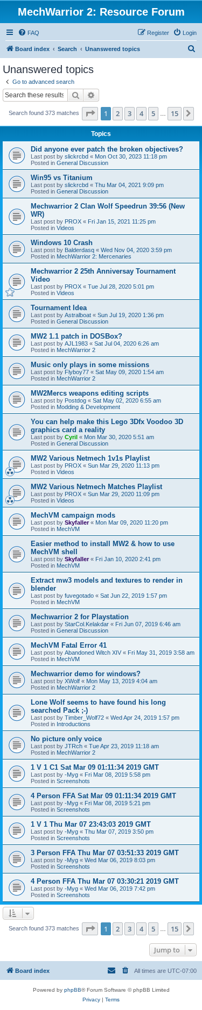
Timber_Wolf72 (84, 717)
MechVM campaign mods (73, 515)
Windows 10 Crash (62, 243)
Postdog (75, 400)
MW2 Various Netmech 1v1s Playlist (90, 458)
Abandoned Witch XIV (93, 652)
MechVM (68, 529)
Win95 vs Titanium (62, 178)
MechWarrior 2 (76, 350)
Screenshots (73, 781)
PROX (73, 221)
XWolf (72, 681)
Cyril (71, 437)
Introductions (73, 724)
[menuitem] (28, 32)
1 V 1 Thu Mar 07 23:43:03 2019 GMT (91, 824)
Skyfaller (77, 522)
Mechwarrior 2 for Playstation (80, 617)
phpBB (72, 990)
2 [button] (118, 113)
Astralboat (78, 315)
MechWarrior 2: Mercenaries (94, 256)
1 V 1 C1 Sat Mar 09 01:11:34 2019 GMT (95, 767)
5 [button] (153, 113)
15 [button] (174, 113)
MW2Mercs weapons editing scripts (90, 393)
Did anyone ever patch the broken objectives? (107, 149)
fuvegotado (79, 595)
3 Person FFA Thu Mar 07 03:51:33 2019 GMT (105, 853)
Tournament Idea (59, 308)
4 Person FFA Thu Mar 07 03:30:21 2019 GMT (105, 881)
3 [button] (129, 113)
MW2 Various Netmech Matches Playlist (96, 487)
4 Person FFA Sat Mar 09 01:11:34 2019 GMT (103, 796)
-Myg (71, 774)
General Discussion (82, 163)
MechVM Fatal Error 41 (69, 645)
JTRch (73, 746)
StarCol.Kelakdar (87, 624)
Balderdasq (79, 250)
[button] (90, 113)
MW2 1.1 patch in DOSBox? (76, 336)
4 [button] (141, 113)
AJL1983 (76, 343)
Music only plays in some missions (90, 365)
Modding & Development (88, 407)
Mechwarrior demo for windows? (86, 674)
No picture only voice (66, 739)
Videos (65, 228)
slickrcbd (76, 156)
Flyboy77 (77, 372)
